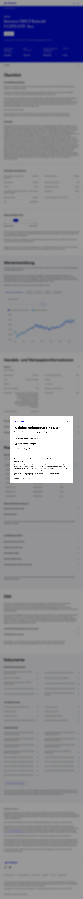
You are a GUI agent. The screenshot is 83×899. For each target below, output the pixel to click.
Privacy (38, 458)
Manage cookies (18, 461)
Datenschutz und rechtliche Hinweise (24, 458)
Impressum (56, 458)
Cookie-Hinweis (47, 458)
